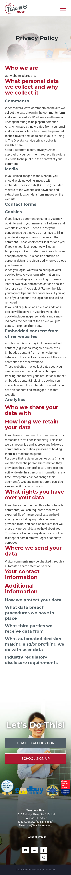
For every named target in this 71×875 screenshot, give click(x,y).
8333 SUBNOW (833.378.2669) (35, 821)
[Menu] (63, 8)
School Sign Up (35, 758)
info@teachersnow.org (39, 825)
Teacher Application (35, 743)
